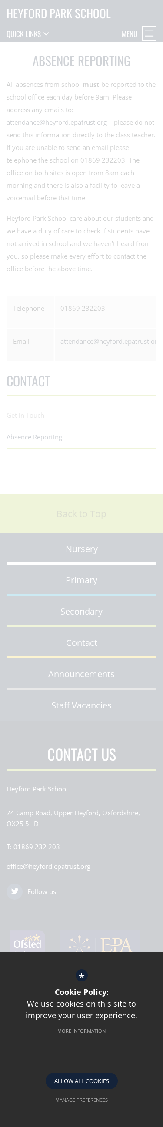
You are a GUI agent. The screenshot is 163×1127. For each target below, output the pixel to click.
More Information (81, 1030)
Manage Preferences (81, 1100)
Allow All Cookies (81, 1081)
